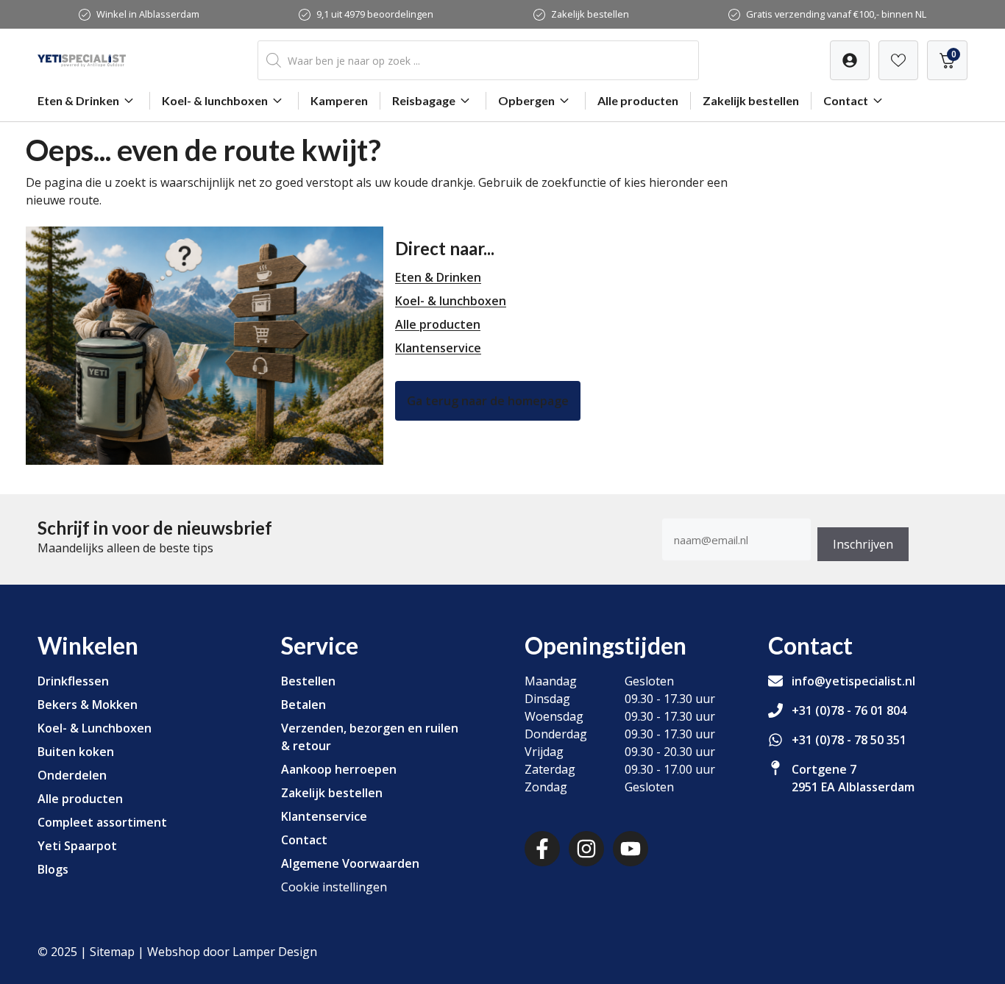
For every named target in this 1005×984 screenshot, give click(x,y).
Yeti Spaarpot (77, 846)
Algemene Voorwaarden (350, 863)
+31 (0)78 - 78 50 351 (849, 740)
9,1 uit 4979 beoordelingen (374, 14)
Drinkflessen (73, 681)
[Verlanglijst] (850, 60)
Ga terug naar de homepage (488, 401)
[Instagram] (586, 848)
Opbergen (526, 100)
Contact (845, 100)
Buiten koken (76, 752)
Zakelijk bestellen (590, 14)
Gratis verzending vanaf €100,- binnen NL (836, 14)
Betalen (303, 704)
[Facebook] (542, 848)
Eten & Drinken (78, 100)
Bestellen (308, 681)
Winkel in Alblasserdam (147, 14)
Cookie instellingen (334, 887)
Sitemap (112, 952)
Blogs (53, 869)
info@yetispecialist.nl (853, 681)
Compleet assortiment (102, 822)
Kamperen (339, 100)
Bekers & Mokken (88, 704)
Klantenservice (438, 348)
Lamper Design (274, 952)
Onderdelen (72, 775)
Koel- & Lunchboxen (95, 728)
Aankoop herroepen (339, 769)
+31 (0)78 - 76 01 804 (849, 710)
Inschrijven (863, 544)
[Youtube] (630, 848)
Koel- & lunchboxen (215, 100)
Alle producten (637, 100)
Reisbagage (423, 100)
